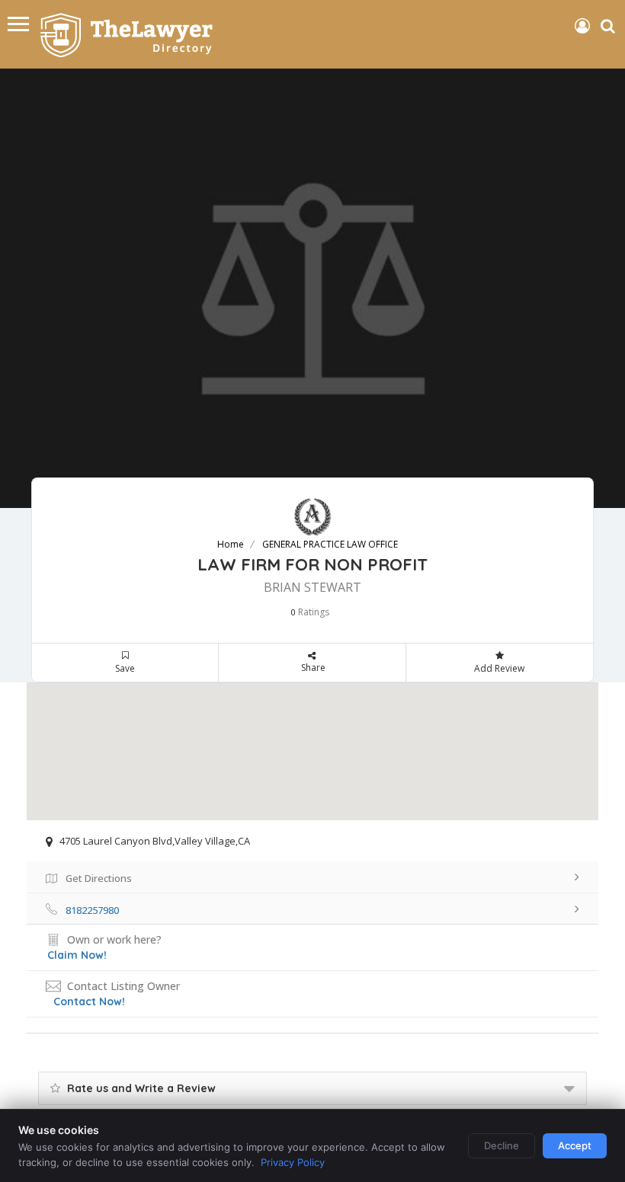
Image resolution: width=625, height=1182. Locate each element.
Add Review (499, 668)
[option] (312, 288)
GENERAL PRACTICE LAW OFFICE (330, 544)
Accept (574, 1145)
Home (230, 544)
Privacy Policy (293, 1162)
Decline (501, 1145)
